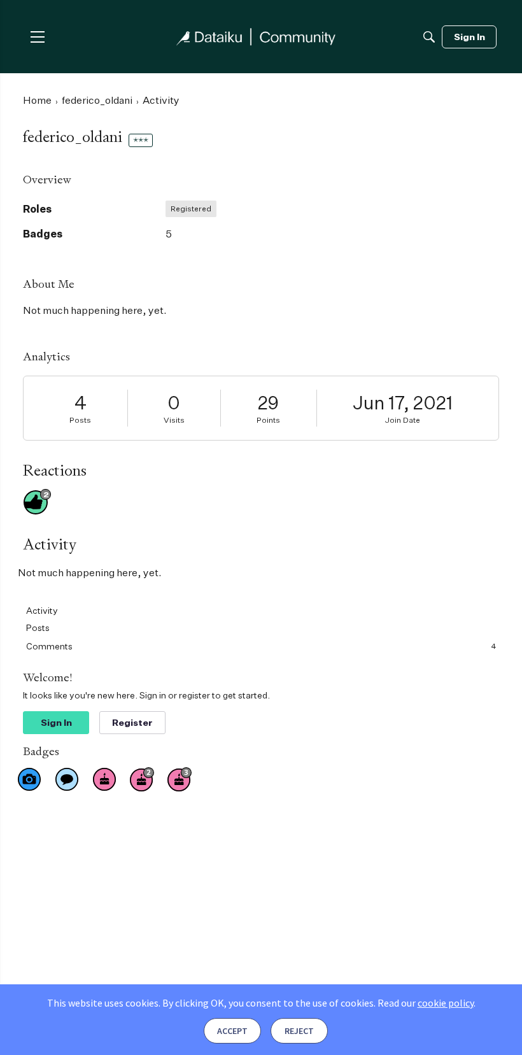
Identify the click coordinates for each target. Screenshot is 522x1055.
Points (268, 420)
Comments (261, 646)
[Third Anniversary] (179, 779)
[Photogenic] (29, 779)
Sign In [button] (56, 722)
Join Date (402, 420)
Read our (425, 1002)
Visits (174, 420)
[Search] (429, 36)
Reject (299, 1031)
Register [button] (132, 722)
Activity (42, 610)
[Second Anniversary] (142, 779)
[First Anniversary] (104, 779)
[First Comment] (67, 779)
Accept (232, 1031)
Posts (80, 420)
